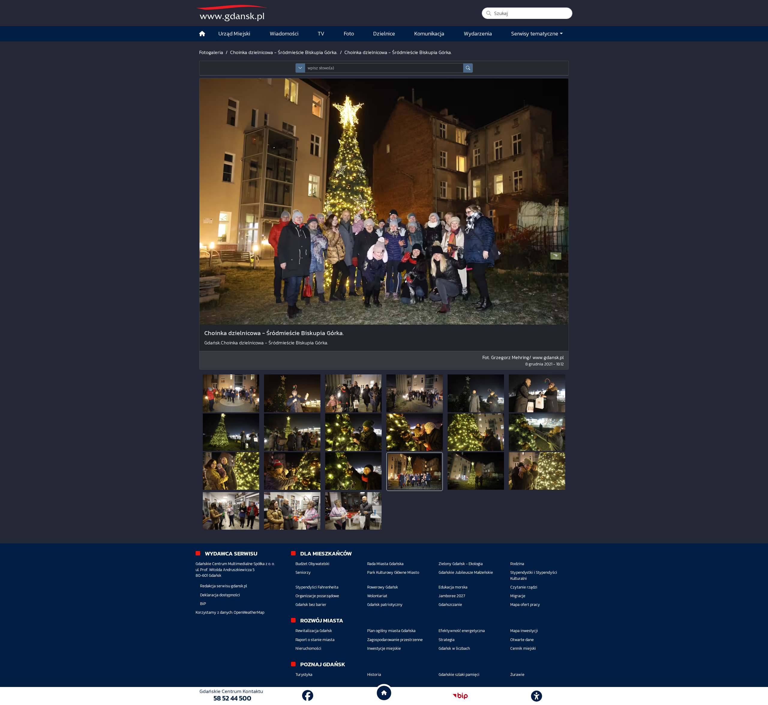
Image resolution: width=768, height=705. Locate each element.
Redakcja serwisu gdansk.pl (223, 586)
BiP (203, 604)
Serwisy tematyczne (534, 34)
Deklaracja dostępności (220, 595)
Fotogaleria (211, 52)
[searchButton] (468, 68)
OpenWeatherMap (249, 612)
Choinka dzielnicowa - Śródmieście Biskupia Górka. (284, 52)
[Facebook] (307, 696)
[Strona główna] (202, 33)
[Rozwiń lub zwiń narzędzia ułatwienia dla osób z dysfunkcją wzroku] (537, 696)
